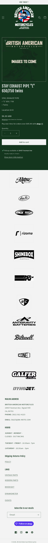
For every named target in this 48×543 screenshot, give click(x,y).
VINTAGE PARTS (11, 475)
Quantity (5, 128)
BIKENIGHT (9, 487)
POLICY (8, 461)
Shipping (5, 119)
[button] (3, 17)
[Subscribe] (38, 515)
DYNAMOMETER (11, 493)
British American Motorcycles (27, 542)
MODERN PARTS (11, 480)
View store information (13, 157)
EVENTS (8, 500)
